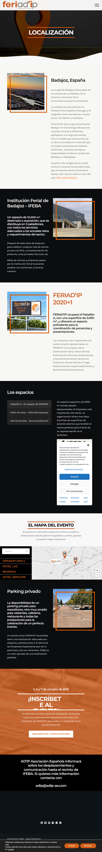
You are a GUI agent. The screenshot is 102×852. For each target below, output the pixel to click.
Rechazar (88, 846)
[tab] (29, 404)
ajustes (11, 849)
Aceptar (71, 846)
